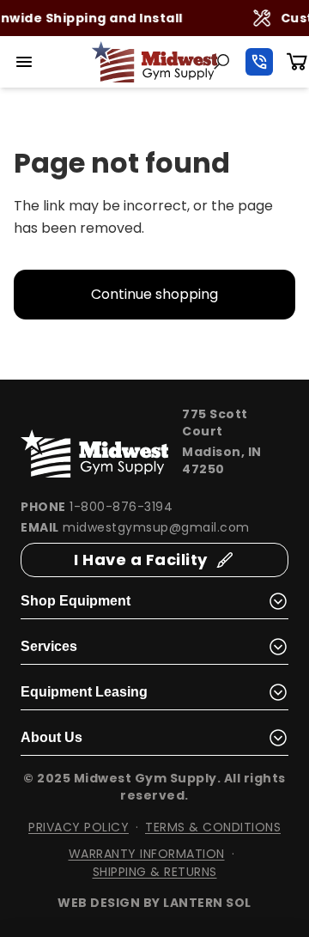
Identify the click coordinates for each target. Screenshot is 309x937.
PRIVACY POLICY (78, 827)
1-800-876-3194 (121, 506)
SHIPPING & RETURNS (155, 871)
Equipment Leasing (84, 691)
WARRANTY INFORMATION (147, 853)
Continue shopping (154, 294)
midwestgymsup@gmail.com (156, 527)
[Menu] (24, 62)
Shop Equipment (75, 600)
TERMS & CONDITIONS (213, 827)
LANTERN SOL (207, 902)
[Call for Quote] (259, 62)
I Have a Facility (141, 559)
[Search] (221, 62)
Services (49, 646)
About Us (51, 737)
